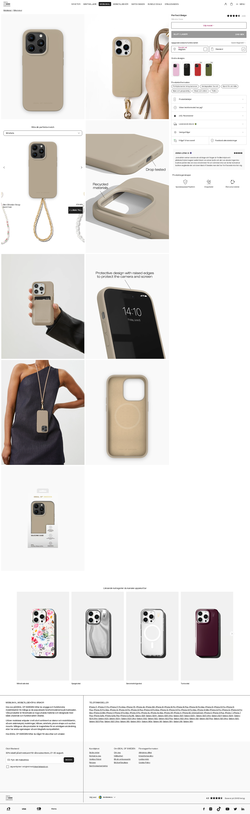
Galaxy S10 (125, 721)
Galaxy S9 (157, 721)
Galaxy (140, 719)
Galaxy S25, (178, 716)
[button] (225, 798)
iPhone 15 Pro (219, 707)
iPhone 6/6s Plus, (112, 716)
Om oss (117, 753)
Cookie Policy (144, 763)
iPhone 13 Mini (203, 710)
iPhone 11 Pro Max (121, 713)
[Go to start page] (6, 4)
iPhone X (177, 713)
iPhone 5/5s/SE (127, 716)
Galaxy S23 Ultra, (128, 719)
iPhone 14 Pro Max (151, 710)
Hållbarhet (118, 756)
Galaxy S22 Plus (166, 719)
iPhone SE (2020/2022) (192, 713)
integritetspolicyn (40, 766)
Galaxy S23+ (114, 719)
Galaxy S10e (147, 721)
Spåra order (94, 753)
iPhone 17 (93, 707)
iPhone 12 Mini (99, 713)
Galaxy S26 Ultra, (165, 716)
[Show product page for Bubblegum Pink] (176, 69)
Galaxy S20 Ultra (111, 721)
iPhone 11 (110, 713)
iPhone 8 (208, 713)
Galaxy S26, (140, 716)
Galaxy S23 (103, 719)
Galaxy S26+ (151, 716)
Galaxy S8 (178, 721)
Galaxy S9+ (168, 721)
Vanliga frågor (95, 759)
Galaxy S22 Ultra (181, 719)
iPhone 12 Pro (215, 710)
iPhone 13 (164, 710)
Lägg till (75, 210)
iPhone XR (168, 713)
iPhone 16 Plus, (183, 707)
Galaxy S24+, (228, 716)
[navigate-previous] (232, 633)
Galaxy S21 (194, 719)
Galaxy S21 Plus (206, 719)
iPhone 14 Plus (137, 710)
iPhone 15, (209, 707)
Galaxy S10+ (135, 721)
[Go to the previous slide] (4, 167)
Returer (92, 763)
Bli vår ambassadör (122, 759)
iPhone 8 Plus (218, 713)
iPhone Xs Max (157, 713)
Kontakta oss (95, 756)
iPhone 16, (160, 707)
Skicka (68, 760)
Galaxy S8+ (188, 721)
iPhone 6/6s (99, 716)
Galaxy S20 (234, 719)
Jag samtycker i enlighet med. (29, 766)
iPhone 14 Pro (124, 710)
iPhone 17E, (131, 707)
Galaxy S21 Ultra (221, 719)
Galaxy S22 (153, 719)
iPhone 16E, (151, 707)
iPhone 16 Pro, (170, 707)
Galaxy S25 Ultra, (203, 716)
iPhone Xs (145, 713)
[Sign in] (226, 4)
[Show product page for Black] (187, 69)
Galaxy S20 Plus (96, 721)
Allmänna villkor (145, 753)
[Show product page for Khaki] (209, 69)
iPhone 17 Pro (103, 707)
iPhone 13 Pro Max (188, 710)
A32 (145, 719)
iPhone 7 (228, 713)
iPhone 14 (114, 710)
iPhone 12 (226, 710)
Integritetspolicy (146, 756)
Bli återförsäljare (121, 763)
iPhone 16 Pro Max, (197, 707)
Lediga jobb (144, 759)
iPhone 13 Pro (174, 710)
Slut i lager (209, 34)
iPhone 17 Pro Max (118, 707)
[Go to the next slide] (81, 167)
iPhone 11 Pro (135, 713)
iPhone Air (140, 707)
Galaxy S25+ (189, 716)
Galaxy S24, (217, 716)
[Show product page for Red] (198, 69)
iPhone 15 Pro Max (101, 710)
